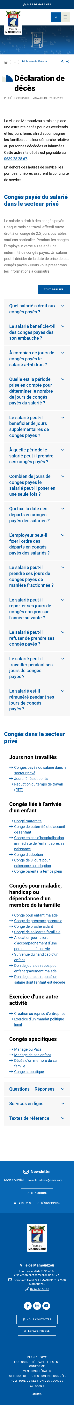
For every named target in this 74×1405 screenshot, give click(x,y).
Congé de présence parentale (38, 921)
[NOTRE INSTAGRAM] (37, 1306)
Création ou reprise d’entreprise (39, 1013)
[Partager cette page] (68, 62)
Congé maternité (28, 821)
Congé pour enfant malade (36, 915)
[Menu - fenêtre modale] (65, 17)
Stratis (37, 1394)
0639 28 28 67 (15, 158)
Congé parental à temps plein (38, 871)
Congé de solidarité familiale (37, 932)
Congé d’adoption (28, 854)
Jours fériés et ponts (31, 778)
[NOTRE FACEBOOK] (28, 1306)
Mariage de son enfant (32, 1055)
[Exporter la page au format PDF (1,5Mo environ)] (62, 61)
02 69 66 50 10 (39, 1289)
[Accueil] (6, 62)
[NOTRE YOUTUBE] (46, 1306)
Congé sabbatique (29, 1071)
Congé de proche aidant (33, 926)
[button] (56, 17)
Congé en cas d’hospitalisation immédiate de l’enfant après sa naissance (39, 843)
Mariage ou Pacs (28, 1049)
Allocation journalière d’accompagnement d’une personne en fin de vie (35, 943)
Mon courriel (14, 1180)
